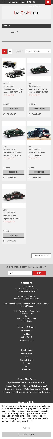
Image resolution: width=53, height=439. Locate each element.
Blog (26, 357)
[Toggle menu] (3, 4)
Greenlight (7, 83)
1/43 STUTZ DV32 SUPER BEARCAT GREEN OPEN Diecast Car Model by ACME (13, 155)
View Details (14, 109)
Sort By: (20, 51)
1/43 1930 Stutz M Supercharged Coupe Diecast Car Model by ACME (13, 218)
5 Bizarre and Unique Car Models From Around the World (26, 389)
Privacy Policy (26, 354)
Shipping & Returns (27, 340)
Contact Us (26, 369)
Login (30, 6)
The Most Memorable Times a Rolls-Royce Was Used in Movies (26, 392)
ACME (30, 83)
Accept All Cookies (26, 434)
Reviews (26, 363)
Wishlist (27, 334)
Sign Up (38, 6)
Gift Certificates (26, 331)
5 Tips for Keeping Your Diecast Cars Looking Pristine (26, 383)
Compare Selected (41, 256)
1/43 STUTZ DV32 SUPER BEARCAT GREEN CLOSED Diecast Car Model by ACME (39, 92)
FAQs (27, 366)
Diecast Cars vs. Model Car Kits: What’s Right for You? (26, 386)
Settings (26, 428)
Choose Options (39, 109)
